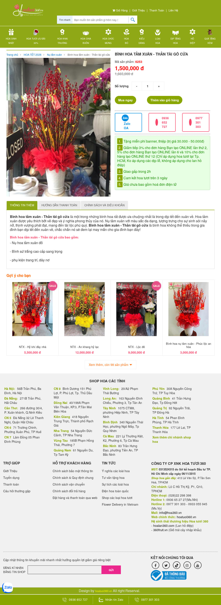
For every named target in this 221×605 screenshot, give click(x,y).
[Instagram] (187, 565)
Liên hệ (173, 10)
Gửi (111, 570)
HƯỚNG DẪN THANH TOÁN (59, 205)
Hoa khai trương (62, 40)
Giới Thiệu (138, 10)
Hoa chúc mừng (108, 40)
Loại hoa (157, 40)
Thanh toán (156, 10)
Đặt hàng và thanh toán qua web (75, 497)
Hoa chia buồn (86, 40)
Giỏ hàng (121, 10)
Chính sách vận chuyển (69, 484)
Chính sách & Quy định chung (73, 477)
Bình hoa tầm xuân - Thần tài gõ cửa (89, 54)
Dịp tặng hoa (175, 40)
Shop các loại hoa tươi (117, 497)
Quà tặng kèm (210, 40)
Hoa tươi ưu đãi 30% (35, 40)
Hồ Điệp (192, 40)
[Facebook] (155, 565)
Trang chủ (12, 54)
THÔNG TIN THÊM (22, 205)
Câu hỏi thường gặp (16, 491)
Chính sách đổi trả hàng (69, 491)
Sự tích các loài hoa (115, 484)
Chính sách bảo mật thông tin (73, 471)
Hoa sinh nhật (11, 40)
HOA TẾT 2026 (32, 54)
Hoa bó (126, 40)
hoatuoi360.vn (103, 591)
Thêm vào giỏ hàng (164, 100)
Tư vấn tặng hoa (113, 477)
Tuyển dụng (11, 477)
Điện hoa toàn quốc (115, 491)
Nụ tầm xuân (54, 54)
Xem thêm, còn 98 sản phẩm (108, 364)
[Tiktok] (176, 565)
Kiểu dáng (142, 40)
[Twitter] (166, 565)
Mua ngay (125, 100)
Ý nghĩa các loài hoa (116, 471)
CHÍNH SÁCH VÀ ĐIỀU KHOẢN (104, 205)
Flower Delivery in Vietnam (120, 504)
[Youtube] (198, 565)
